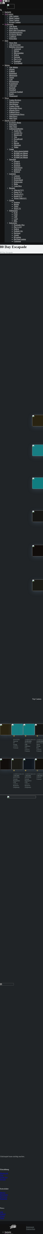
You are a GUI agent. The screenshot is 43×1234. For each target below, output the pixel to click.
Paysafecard (18, 139)
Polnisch (17, 172)
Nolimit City (18, 231)
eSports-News (14, 110)
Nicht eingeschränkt (21, 151)
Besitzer (12, 188)
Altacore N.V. (19, 190)
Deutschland (18, 180)
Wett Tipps (13, 127)
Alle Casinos (13, 16)
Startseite (8, 12)
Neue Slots (13, 43)
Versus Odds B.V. (20, 198)
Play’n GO (18, 59)
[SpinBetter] (29, 734)
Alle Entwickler (15, 45)
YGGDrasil (18, 63)
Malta (16, 184)
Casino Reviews (15, 100)
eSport (2, 1216)
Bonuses (10, 24)
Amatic (16, 235)
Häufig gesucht (10, 120)
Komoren (17, 178)
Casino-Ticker (14, 106)
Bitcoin (16, 143)
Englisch (17, 163)
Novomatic (4, 1195)
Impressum (30, 1227)
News (7, 98)
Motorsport (13, 75)
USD (16, 215)
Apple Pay (17, 131)
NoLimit (17, 57)
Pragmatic (17, 61)
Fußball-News (14, 112)
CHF (15, 217)
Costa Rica (18, 186)
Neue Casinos (14, 20)
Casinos (10, 14)
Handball (12, 90)
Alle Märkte (13, 67)
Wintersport (13, 96)
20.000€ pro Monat (21, 157)
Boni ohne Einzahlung (17, 30)
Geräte (11, 200)
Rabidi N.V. (18, 196)
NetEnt (16, 55)
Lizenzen (12, 174)
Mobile (16, 204)
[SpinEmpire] (17, 734)
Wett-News (13, 116)
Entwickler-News (15, 108)
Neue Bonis (13, 28)
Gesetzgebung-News (16, 114)
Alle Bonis (13, 26)
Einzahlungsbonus (15, 32)
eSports (12, 69)
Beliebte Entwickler (16, 47)
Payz (15, 141)
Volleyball (13, 86)
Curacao (17, 176)
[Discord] (3, 3)
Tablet (16, 206)
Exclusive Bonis (15, 123)
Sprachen (12, 159)
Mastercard (18, 135)
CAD (16, 219)
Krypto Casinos (15, 22)
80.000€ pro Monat (21, 155)
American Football (16, 92)
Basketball (13, 73)
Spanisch (17, 166)
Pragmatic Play (19, 225)
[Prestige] (5, 734)
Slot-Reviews (14, 102)
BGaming (17, 237)
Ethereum (17, 145)
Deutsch (17, 161)
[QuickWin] (5, 769)
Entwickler (13, 223)
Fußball (12, 71)
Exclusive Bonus (15, 34)
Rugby (11, 94)
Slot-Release (13, 104)
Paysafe (3, 1179)
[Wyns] (17, 769)
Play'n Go (3, 1197)
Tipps (2, 1218)
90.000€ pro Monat (21, 153)
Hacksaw (17, 233)
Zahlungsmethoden (16, 129)
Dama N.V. (18, 192)
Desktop (17, 202)
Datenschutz (30, 1229)
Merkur (16, 51)
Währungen (13, 211)
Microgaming (19, 53)
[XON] (29, 769)
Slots (6, 41)
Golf (10, 80)
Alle (1, 1212)
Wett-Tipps (13, 118)
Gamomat (17, 49)
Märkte (7, 65)
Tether (16, 147)
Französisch (18, 168)
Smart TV (17, 209)
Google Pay (18, 133)
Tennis (11, 77)
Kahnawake (18, 182)
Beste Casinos (14, 18)
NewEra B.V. (19, 194)
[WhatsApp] (1, 3)
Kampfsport (13, 84)
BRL (15, 221)
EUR (16, 213)
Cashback (12, 37)
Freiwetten (13, 39)
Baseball (12, 88)
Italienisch (17, 170)
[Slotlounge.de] (10, 8)
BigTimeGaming (20, 239)
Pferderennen (14, 82)
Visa (15, 137)
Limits (11, 149)
